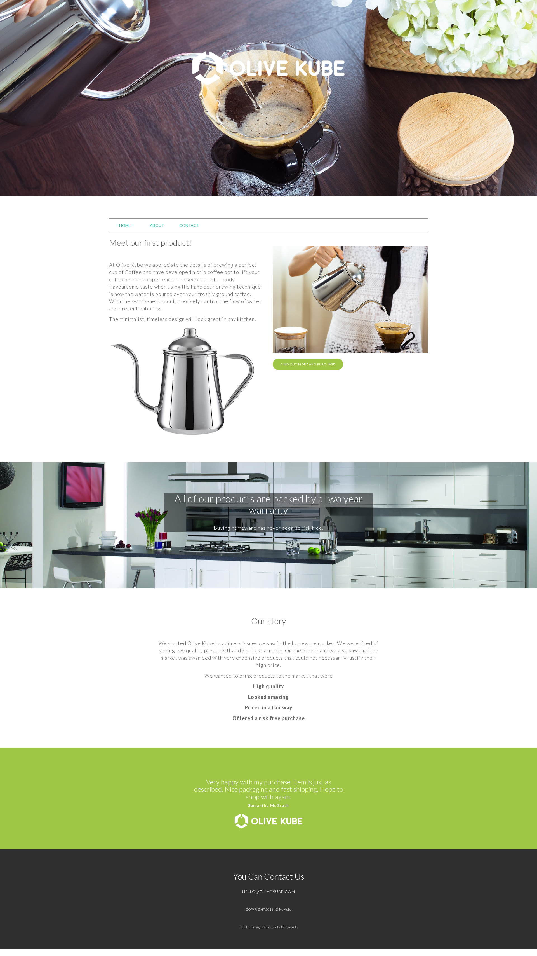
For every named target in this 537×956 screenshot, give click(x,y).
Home (125, 225)
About (157, 225)
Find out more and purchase (308, 364)
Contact (189, 225)
